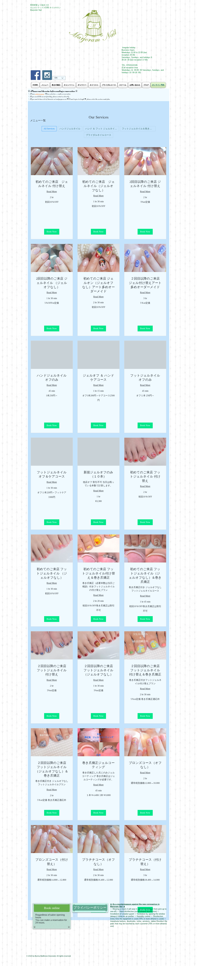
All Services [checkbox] (49, 128)
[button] (51, 232)
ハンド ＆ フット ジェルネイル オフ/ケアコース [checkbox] (102, 128)
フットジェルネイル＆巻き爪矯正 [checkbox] (138, 128)
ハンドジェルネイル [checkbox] (70, 128)
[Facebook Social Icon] (35, 75)
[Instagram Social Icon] (47, 75)
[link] (51, 184)
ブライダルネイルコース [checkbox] (98, 135)
